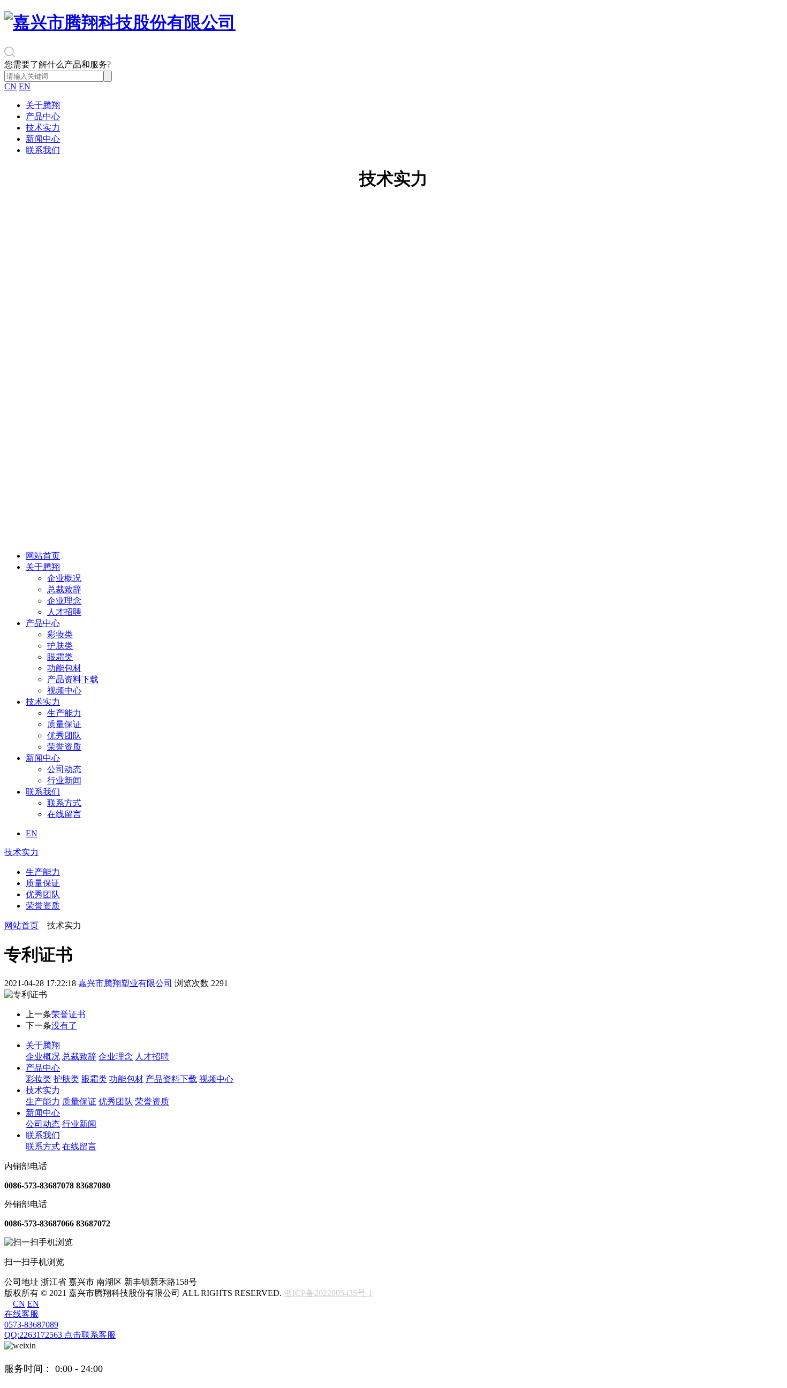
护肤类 (60, 645)
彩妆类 (60, 634)
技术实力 (43, 127)
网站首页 (43, 555)
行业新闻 (64, 780)
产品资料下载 (73, 679)
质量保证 (64, 724)
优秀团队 (64, 735)
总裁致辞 (64, 589)
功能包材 (64, 668)
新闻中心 (43, 138)
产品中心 (43, 116)
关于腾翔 (43, 105)
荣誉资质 (64, 746)
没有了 (64, 1025)
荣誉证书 (68, 1014)
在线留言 (64, 814)
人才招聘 (64, 611)
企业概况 (64, 578)
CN (10, 86)
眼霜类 (60, 656)
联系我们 (43, 150)
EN (25, 86)
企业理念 (64, 600)
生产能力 (64, 713)
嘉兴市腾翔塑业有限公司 (125, 983)
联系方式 (64, 802)
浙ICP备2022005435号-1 (328, 1293)
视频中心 (64, 690)
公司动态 (64, 769)
